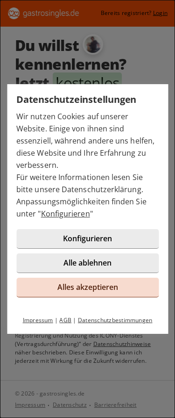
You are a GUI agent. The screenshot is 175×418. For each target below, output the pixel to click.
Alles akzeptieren (87, 287)
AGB (65, 320)
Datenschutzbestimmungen (115, 320)
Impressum (38, 320)
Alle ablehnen (87, 263)
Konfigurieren (65, 214)
